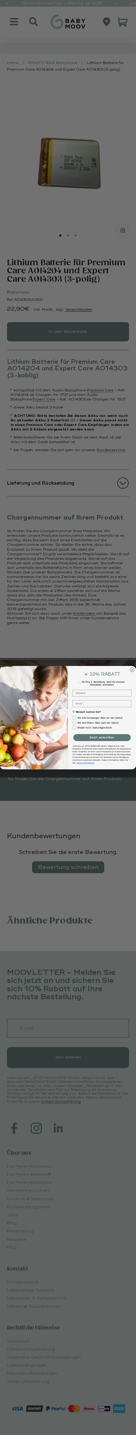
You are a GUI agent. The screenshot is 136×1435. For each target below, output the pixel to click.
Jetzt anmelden (102, 737)
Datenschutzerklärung (86, 763)
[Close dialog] (132, 670)
